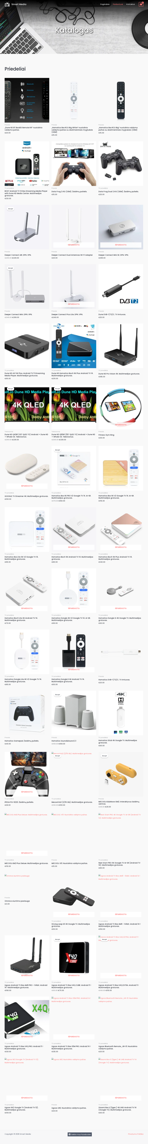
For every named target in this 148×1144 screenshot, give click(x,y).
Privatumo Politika (135, 1134)
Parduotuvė (118, 4)
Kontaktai (130, 4)
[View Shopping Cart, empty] (141, 4)
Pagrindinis (104, 4)
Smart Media (18, 4)
